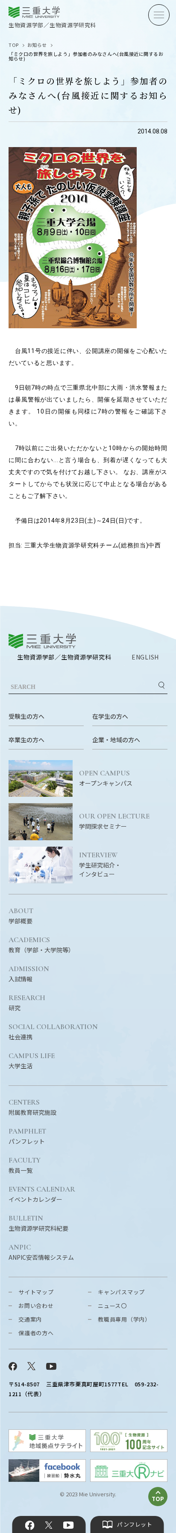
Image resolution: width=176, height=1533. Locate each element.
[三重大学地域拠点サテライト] (47, 1449)
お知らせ (37, 44)
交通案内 (30, 1319)
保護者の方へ (36, 1333)
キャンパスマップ (121, 1292)
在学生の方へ (110, 716)
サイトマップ (36, 1292)
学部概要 (21, 916)
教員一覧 (25, 1165)
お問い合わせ (36, 1306)
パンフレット (27, 1136)
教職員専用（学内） (124, 1319)
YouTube (68, 1525)
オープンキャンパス (105, 778)
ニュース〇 (112, 1306)
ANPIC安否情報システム (41, 1252)
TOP (14, 44)
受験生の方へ (26, 716)
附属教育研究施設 (32, 1107)
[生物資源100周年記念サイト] (128, 1449)
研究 (27, 1003)
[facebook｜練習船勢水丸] (47, 1479)
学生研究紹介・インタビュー (100, 864)
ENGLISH (145, 657)
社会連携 (53, 1032)
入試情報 (29, 974)
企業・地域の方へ (116, 739)
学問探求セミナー (114, 821)
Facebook (30, 1525)
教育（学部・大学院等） (41, 945)
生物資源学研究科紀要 (38, 1223)
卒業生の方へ (26, 739)
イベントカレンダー (42, 1194)
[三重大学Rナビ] (128, 1479)
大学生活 (32, 1061)
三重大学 (42, 640)
